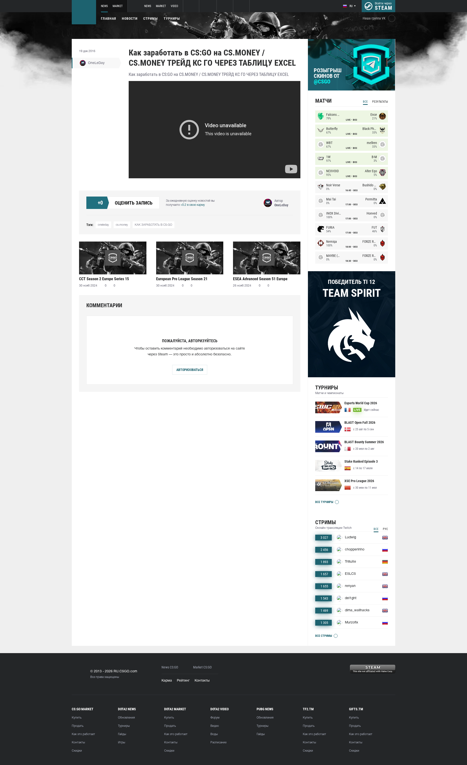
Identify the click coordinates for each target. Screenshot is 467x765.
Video (174, 6)
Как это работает (83, 734)
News (104, 6)
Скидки (77, 750)
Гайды (122, 734)
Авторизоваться (189, 370)
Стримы (150, 18)
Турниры (172, 18)
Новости (129, 18)
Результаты (380, 101)
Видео (214, 726)
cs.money (122, 225)
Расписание (218, 742)
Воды (214, 734)
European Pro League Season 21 (181, 279)
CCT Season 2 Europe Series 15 (104, 279)
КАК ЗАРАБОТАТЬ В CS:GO (153, 225)
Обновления (126, 717)
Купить (76, 717)
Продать (77, 726)
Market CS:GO (202, 667)
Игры (121, 742)
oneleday (103, 225)
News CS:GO (170, 667)
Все (365, 101)
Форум (214, 717)
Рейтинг (183, 680)
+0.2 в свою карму (192, 205)
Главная (108, 18)
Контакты (202, 680)
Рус (385, 529)
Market (118, 6)
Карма (167, 680)
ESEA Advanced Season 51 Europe (260, 279)
